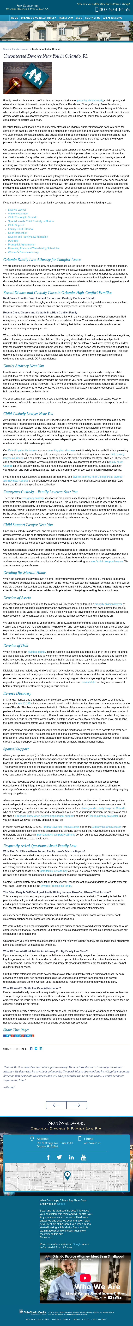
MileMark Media (81, 1314)
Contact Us (92, 17)
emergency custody (32, 498)
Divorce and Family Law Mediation (28, 236)
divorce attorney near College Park (93, 476)
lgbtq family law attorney (53, 871)
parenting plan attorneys (61, 450)
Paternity (13, 240)
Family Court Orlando (20, 229)
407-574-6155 (114, 9)
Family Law (66, 17)
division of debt (36, 651)
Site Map (30, 1320)
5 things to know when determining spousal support (44, 816)
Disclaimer (43, 1320)
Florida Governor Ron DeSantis (61, 827)
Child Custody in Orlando (22, 217)
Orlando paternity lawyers (22, 450)
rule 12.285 (24, 703)
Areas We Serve (112, 17)
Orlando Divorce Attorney (38, 17)
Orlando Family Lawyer (15, 49)
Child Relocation (17, 233)
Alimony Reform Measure (106, 827)
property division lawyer (108, 604)
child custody (95, 100)
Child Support (16, 225)
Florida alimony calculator (103, 816)
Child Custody (81, 1320)
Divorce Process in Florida (56, 885)
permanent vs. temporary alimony (56, 834)
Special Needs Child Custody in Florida (31, 221)
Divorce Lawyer (17, 209)
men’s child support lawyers (107, 561)
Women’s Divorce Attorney (23, 252)
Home (14, 17)
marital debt (88, 682)
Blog (79, 17)
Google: (61, 1203)
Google (77, 1244)
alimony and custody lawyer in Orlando (103, 808)
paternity (82, 100)
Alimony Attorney (18, 213)
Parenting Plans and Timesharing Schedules (34, 248)
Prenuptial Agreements (21, 244)
